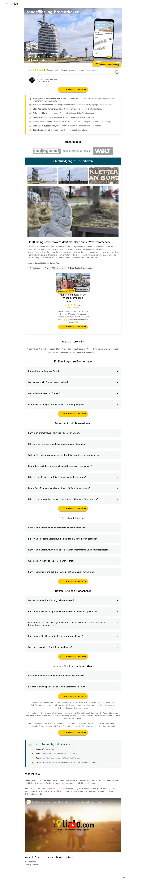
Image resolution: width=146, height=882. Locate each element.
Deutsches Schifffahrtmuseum (80, 268)
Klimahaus (34, 268)
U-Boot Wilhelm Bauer (53, 268)
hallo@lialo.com (32, 864)
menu (7, 3)
